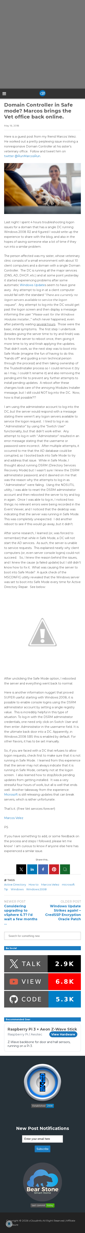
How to (34, 884)
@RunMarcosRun (27, 156)
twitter (9, 156)
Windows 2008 (36, 889)
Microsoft (11, 794)
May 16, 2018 (11, 125)
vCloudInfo (35, 1220)
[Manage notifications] (9, 1224)
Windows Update (32, 285)
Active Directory (15, 884)
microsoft (68, 884)
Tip (6, 889)
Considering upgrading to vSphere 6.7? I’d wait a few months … (20, 914)
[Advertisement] (42, 44)
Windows (17, 889)
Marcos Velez (13, 818)
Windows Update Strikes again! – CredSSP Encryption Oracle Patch (63, 912)
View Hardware (63, 1034)
